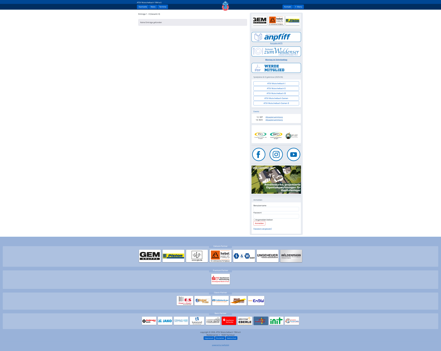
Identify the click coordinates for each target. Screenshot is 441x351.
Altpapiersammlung (274, 117)
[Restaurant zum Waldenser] (276, 51)
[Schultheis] (292, 320)
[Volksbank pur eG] (220, 300)
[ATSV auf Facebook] (259, 154)
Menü (299, 7)
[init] (276, 320)
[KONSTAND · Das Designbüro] (197, 320)
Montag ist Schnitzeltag (276, 59)
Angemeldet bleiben (264, 219)
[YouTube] (293, 154)
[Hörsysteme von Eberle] (245, 320)
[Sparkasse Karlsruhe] (229, 320)
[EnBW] (256, 300)
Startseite (143, 7)
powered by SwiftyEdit (220, 345)
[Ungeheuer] (267, 256)
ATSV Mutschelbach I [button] (276, 83)
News (153, 7)
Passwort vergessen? (262, 228)
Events (256, 111)
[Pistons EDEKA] (173, 256)
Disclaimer (220, 338)
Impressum (209, 338)
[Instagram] (276, 154)
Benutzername (259, 205)
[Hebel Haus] (220, 256)
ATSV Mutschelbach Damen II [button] (276, 103)
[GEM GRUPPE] (150, 256)
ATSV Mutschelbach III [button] (276, 93)
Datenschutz (231, 338)
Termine (162, 7)
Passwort (257, 212)
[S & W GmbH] (244, 256)
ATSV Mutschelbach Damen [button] (276, 98)
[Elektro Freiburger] (261, 320)
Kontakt (287, 7)
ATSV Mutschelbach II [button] (276, 88)
